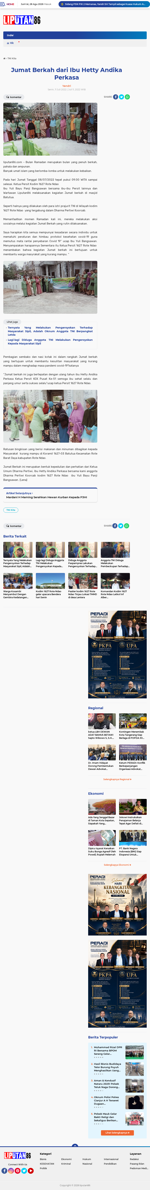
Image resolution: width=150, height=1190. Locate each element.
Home (10, 4)
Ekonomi (96, 794)
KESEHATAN (47, 1163)
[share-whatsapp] (127, 96)
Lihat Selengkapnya (117, 1132)
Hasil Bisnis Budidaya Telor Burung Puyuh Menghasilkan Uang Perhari (107, 1067)
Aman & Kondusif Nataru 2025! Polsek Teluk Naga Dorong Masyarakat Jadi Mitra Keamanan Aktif (107, 1084)
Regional (95, 708)
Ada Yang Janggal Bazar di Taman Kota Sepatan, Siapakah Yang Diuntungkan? (101, 820)
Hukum (86, 1159)
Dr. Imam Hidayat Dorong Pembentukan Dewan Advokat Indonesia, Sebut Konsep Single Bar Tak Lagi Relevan (102, 766)
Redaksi (134, 1159)
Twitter (25, 1175)
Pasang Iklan (137, 1163)
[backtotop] (75, 1147)
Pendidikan (110, 1163)
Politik (43, 1168)
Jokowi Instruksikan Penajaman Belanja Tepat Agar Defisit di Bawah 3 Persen (130, 820)
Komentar (15, 526)
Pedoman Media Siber (140, 1168)
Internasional (111, 1159)
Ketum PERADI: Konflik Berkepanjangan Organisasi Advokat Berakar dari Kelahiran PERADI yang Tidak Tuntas (132, 766)
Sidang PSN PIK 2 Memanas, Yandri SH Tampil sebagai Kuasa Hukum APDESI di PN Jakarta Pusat (106, 4)
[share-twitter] (121, 96)
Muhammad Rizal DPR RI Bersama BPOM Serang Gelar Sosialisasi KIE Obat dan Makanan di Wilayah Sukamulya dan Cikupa (108, 1051)
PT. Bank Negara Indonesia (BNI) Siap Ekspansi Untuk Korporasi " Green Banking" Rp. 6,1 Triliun (131, 851)
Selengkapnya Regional (116, 779)
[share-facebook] (115, 96)
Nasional (87, 1163)
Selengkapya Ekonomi (117, 864)
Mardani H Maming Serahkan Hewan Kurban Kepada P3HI (46, 497)
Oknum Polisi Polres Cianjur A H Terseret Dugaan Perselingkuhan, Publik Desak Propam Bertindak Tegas (108, 1101)
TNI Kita (10, 510)
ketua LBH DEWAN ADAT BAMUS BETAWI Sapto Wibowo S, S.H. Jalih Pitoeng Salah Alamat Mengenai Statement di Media (100, 735)
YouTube (33, 1175)
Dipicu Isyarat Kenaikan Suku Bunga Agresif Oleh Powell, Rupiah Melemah (102, 851)
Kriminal (66, 1163)
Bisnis (43, 1159)
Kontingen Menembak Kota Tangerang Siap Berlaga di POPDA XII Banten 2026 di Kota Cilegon (131, 735)
